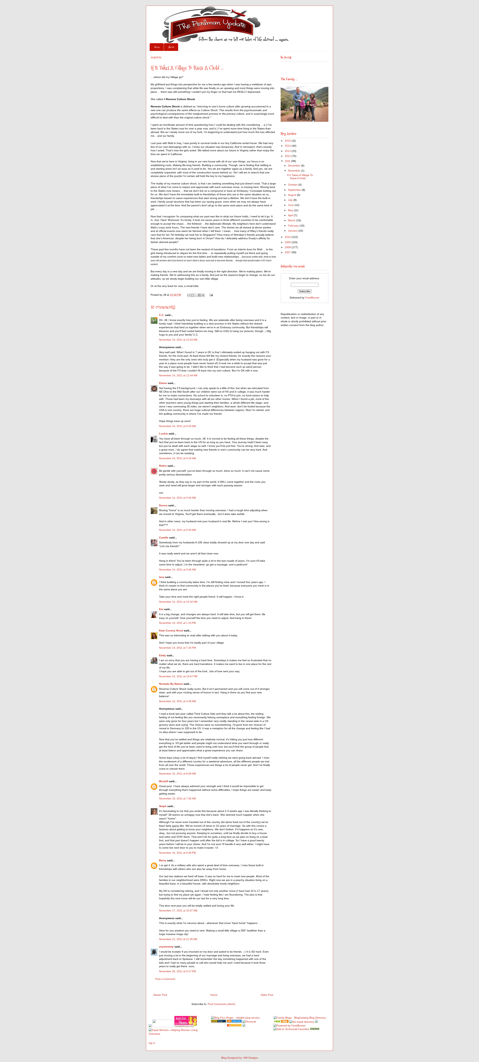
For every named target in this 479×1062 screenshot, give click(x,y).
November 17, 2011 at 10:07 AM (178, 910)
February (294, 225)
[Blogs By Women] (316, 1021)
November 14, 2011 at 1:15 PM (177, 622)
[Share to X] (196, 295)
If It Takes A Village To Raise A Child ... (300, 177)
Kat (161, 609)
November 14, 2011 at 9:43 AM (177, 529)
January (293, 230)
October (293, 184)
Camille (163, 537)
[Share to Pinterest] (203, 295)
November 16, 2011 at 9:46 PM (177, 852)
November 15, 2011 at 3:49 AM (177, 701)
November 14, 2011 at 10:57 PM (178, 676)
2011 (288, 161)
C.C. (161, 314)
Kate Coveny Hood (171, 630)
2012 (288, 155)
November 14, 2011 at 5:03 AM (177, 426)
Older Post (267, 994)
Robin (163, 465)
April (291, 215)
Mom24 (163, 781)
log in (152, 1042)
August (292, 194)
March (292, 220)
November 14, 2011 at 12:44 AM (178, 375)
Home (157, 47)
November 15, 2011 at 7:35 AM (177, 798)
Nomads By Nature (171, 683)
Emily (162, 655)
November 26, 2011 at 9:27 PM (177, 971)
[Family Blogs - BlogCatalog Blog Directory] (300, 1017)
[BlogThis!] (192, 295)
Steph (163, 806)
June (291, 204)
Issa (161, 577)
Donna (163, 505)
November (294, 170)
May (291, 210)
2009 (288, 242)
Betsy (162, 860)
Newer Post (160, 994)
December (294, 165)
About (171, 47)
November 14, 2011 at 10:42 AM (178, 601)
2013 (288, 150)
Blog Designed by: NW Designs (239, 1057)
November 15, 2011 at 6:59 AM (177, 773)
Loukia (163, 433)
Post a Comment (165, 978)
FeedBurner (312, 297)
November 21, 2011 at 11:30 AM (178, 939)
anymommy (166, 946)
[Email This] (189, 295)
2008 (288, 247)
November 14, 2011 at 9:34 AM (177, 497)
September (295, 189)
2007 (288, 252)
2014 (288, 145)
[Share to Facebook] (199, 295)
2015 (288, 140)
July (290, 199)
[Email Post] (210, 294)
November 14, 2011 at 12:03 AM (178, 339)
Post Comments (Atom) (221, 1004)
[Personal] (249, 1021)
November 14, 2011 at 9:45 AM (177, 569)
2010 (288, 236)
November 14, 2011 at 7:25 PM (177, 647)
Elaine (163, 383)
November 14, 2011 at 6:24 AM (177, 458)
